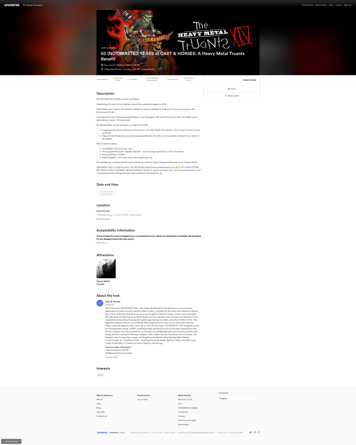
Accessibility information (152, 79)
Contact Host (111, 357)
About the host (188, 79)
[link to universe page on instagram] (255, 433)
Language (223, 393)
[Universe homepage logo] (11, 5)
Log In (339, 5)
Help (331, 5)
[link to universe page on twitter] (250, 433)
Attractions (172, 79)
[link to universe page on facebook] (258, 433)
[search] (24, 5)
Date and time (118, 79)
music (100, 375)
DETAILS (232, 89)
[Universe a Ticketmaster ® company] (111, 432)
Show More (102, 242)
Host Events (321, 5)
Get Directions (103, 219)
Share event (233, 96)
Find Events (307, 5)
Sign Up (348, 5)
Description (102, 79)
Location (133, 79)
